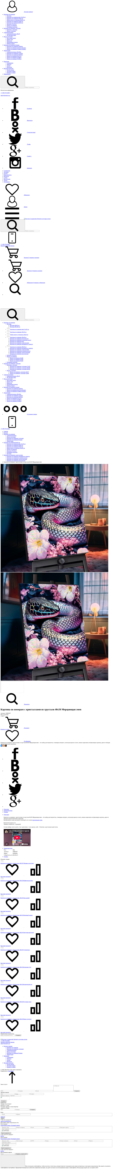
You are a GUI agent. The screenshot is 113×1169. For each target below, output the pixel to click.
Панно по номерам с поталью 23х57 (19, 372)
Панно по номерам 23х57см (14, 56)
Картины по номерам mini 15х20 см (16, 17)
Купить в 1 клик (5, 729)
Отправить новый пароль (21, 1153)
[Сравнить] (35, 875)
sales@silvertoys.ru (5, 95)
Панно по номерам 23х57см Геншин (16, 47)
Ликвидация (7, 50)
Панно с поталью (11, 31)
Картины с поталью (12, 29)
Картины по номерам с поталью (12, 28)
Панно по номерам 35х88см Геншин (16, 49)
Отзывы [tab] (6, 856)
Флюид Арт (10, 39)
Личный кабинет (28, 11)
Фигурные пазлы (11, 38)
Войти (25, 207)
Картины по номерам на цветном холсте (20, 340)
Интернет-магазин (8, 68)
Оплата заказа (10, 70)
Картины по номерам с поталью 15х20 (20, 366)
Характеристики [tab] (8, 848)
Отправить (18, 1035)
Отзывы (6, 812)
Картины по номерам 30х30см (15, 54)
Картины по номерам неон (17, 341)
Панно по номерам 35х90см (14, 59)
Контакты (9, 67)
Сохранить (76, 1091)
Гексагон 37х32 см (11, 24)
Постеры (9, 15)
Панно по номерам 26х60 (16, 360)
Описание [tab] (6, 814)
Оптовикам (7, 181)
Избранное (27, 195)
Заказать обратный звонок (7, 245)
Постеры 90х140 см (15, 326)
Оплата (6, 173)
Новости (9, 64)
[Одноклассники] (4, 746)
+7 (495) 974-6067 (5, 92)
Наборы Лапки (11, 43)
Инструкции (7, 179)
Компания (6, 61)
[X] (6, 746)
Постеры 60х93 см (14, 325)
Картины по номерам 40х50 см (15, 22)
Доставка (6, 172)
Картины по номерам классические (19, 338)
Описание (6, 809)
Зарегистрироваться (6, 1121)
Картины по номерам (9, 14)
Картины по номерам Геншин (11, 45)
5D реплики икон (11, 35)
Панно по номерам (12, 25)
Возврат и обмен (11, 72)
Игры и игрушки (8, 36)
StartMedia (11, 1071)
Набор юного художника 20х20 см (16, 20)
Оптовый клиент (15, 1125)
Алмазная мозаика (8, 32)
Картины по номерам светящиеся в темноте (21, 344)
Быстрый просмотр (6, 876)
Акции (8, 65)
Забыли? (3, 1116)
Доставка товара (11, 71)
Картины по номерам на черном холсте (20, 351)
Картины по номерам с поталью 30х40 (20, 367)
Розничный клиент (6, 1125)
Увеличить (27, 704)
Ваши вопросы (8, 175)
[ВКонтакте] (1, 746)
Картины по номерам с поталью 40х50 (20, 369)
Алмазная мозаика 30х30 (13, 34)
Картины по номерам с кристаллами (19, 343)
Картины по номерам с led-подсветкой (20, 352)
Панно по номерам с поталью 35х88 (19, 373)
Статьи (5, 177)
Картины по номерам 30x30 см (15, 18)
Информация (7, 74)
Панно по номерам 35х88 (16, 358)
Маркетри (9, 40)
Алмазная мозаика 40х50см (14, 52)
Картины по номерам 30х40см (15, 46)
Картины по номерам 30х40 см (15, 21)
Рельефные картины (12, 27)
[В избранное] (12, 875)
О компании (10, 63)
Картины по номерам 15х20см (15, 53)
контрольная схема (37, 820)
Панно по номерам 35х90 (16, 359)
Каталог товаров (8, 1046)
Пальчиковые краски (12, 42)
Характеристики (8, 810)
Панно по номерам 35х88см (14, 57)
